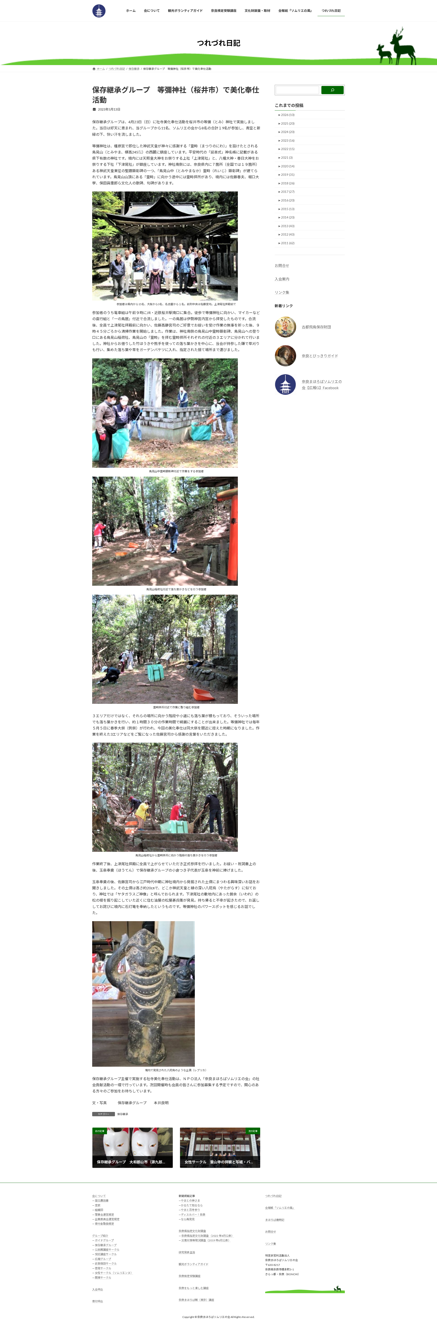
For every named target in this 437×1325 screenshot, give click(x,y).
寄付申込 (97, 1301)
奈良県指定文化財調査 (192, 1231)
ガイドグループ (104, 1240)
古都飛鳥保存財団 (316, 327)
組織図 (99, 1210)
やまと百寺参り (190, 1210)
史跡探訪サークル (106, 1263)
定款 (97, 1205)
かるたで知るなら (192, 1205)
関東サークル (103, 1277)
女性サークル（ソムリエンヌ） (114, 1273)
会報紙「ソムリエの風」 (280, 1208)
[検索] (332, 90)
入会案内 (282, 279)
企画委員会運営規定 (107, 1219)
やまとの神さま (190, 1200)
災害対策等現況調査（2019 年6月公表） (206, 1240)
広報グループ (103, 1259)
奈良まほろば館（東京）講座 (196, 1300)
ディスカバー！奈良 (193, 1214)
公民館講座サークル (107, 1249)
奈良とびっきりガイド (320, 355)
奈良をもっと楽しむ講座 (194, 1288)
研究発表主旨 (187, 1252)
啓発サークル (103, 1268)
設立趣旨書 (102, 1200)
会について (99, 1196)
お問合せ (282, 265)
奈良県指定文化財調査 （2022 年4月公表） (207, 1235)
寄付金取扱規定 (104, 1224)
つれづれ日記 (273, 1196)
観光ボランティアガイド (193, 1264)
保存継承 (122, 1114)
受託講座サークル (106, 1254)
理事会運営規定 (104, 1214)
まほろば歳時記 (274, 1220)
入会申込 (97, 1289)
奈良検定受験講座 (190, 1276)
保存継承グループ (106, 1245)
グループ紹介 (100, 1235)
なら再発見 (188, 1219)
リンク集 (282, 292)
